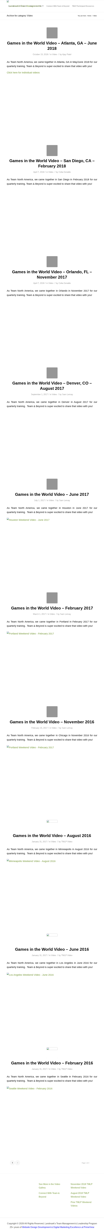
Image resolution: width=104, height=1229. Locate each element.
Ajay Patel (66, 54)
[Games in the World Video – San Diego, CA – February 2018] (52, 150)
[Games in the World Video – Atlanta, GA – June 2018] (52, 32)
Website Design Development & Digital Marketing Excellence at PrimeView (58, 1227)
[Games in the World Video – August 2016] (52, 825)
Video (54, 54)
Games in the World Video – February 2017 (52, 608)
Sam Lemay (67, 394)
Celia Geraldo (65, 172)
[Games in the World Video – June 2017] (52, 484)
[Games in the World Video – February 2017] (52, 597)
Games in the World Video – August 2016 (52, 835)
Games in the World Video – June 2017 (52, 494)
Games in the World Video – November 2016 (52, 722)
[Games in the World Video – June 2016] (52, 939)
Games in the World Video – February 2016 (52, 1063)
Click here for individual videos (23, 72)
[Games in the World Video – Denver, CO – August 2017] (52, 372)
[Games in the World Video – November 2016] (52, 711)
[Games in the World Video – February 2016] (52, 1052)
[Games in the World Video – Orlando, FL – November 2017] (52, 261)
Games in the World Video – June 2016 (52, 949)
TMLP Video (66, 842)
